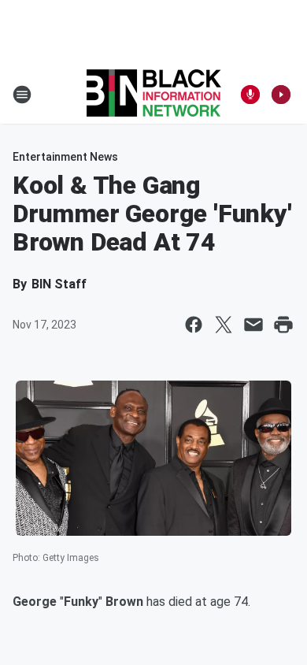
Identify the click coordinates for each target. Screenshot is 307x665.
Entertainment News (65, 156)
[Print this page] (283, 325)
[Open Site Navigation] (22, 94)
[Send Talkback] (250, 94)
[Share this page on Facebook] (194, 325)
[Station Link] (154, 94)
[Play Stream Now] (281, 94)
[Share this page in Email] (253, 325)
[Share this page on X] (224, 325)
